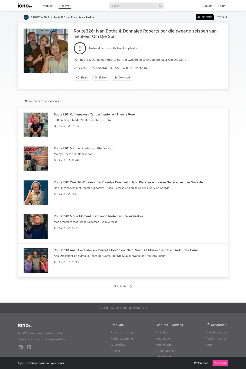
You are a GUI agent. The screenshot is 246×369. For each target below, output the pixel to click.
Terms (22, 339)
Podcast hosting (122, 332)
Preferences (201, 363)
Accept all (220, 363)
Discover (65, 6)
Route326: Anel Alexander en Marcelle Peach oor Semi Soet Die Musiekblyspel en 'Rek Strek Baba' (126, 250)
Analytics (162, 332)
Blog (209, 344)
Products (47, 6)
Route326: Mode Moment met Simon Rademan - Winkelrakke (98, 216)
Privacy (36, 339)
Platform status (216, 338)
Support (207, 6)
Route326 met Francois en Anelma (73, 17)
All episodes (121, 286)
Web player (163, 338)
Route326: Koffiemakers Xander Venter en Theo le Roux (94, 114)
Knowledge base (217, 332)
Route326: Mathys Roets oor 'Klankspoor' (84, 148)
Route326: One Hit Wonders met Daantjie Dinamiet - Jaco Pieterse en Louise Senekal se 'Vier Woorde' (128, 182)
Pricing (115, 350)
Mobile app (163, 344)
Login (221, 6)
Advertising (118, 344)
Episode (207, 17)
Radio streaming (122, 338)
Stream (222, 17)
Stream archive (166, 350)
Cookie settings (56, 339)
